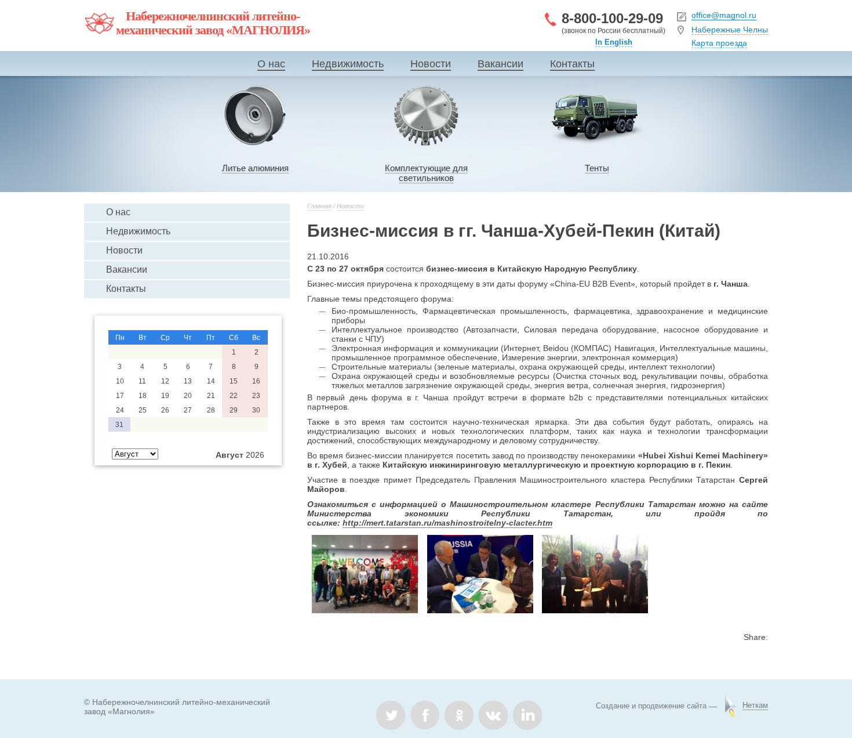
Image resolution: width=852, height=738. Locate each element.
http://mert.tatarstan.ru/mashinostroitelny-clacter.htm (447, 522)
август (229, 455)
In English (613, 42)
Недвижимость (348, 64)
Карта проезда (719, 43)
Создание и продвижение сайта (651, 705)
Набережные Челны (729, 29)
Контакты (572, 64)
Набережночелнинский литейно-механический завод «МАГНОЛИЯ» (213, 23)
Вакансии (500, 64)
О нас (271, 64)
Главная (319, 205)
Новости (430, 64)
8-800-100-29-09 (612, 18)
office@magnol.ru (723, 15)
